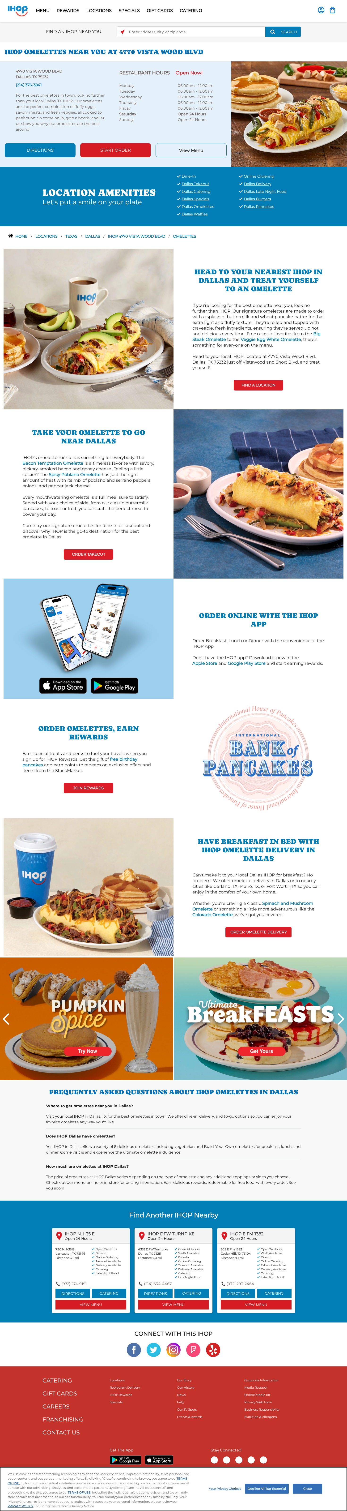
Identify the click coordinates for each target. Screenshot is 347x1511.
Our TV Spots (187, 1409)
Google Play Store (247, 663)
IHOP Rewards (121, 1395)
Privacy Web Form (258, 1402)
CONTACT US (61, 1432)
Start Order (115, 150)
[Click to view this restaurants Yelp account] (213, 1349)
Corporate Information (261, 1380)
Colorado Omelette (212, 914)
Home (22, 236)
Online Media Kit (257, 1395)
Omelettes (184, 236)
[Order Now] (332, 10)
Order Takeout (88, 554)
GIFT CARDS (160, 10)
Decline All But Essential (267, 1488)
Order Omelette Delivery (258, 932)
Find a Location (258, 385)
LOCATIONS (99, 10)
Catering (109, 1293)
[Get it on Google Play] (114, 685)
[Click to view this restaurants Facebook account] (134, 1349)
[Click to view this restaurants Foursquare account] (193, 1349)
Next (341, 1019)
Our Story (184, 1380)
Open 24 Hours (78, 1238)
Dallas (93, 236)
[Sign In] (321, 10)
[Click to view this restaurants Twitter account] (154, 1349)
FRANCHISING (63, 1419)
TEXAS (71, 236)
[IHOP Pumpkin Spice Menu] (86, 1018)
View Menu (191, 150)
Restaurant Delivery (125, 1387)
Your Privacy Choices (225, 1488)
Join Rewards (88, 788)
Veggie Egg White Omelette (271, 339)
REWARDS (68, 10)
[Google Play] (125, 1460)
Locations (47, 236)
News (181, 1395)
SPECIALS (129, 10)
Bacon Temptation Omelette (52, 463)
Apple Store (204, 663)
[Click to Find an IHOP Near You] (122, 32)
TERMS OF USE (79, 1492)
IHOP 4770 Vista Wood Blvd (137, 236)
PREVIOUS (6, 1019)
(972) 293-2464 (240, 1284)
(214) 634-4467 (158, 1284)
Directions (40, 150)
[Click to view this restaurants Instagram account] (173, 1349)
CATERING (191, 10)
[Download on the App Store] (63, 685)
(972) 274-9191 (74, 1284)
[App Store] (159, 1460)
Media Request (255, 1387)
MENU (43, 10)
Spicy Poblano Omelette (75, 474)
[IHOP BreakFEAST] (260, 1018)
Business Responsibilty (261, 1409)
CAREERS (56, 1406)
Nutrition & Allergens (260, 1417)
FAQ (180, 1402)
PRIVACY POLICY (20, 1506)
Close (307, 1488)
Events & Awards (189, 1417)
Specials (116, 1402)
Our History (186, 1387)
